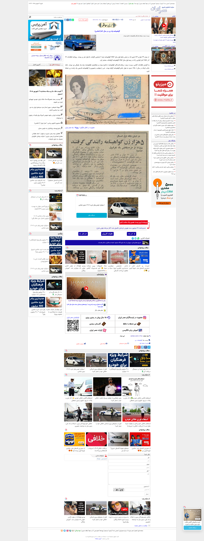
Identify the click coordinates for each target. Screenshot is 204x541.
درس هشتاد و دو (169, 69)
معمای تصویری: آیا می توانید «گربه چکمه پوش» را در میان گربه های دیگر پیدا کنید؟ (164, 149)
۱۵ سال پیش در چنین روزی (96, 317)
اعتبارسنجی (104, 459)
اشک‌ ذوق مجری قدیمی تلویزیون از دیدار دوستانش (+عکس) (164, 131)
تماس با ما (166, 3)
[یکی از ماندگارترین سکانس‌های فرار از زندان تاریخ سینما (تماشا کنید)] (86, 288)
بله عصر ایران (69, 127)
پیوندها (101, 531)
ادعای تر (145, 16)
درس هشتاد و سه (169, 66)
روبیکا (77, 127)
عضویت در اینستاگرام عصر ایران (130, 317)
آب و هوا (148, 3)
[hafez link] (107, 25)
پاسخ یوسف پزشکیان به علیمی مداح (50, 128)
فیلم (84, 3)
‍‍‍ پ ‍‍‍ (120, 19)
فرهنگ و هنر (103, 3)
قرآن (92, 3)
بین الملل (109, 3)
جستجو (157, 3)
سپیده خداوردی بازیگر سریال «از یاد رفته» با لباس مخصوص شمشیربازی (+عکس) (163, 122)
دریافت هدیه (192, 528)
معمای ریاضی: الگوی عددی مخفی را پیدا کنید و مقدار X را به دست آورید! (164, 159)
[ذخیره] (116, 20)
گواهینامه (139, 340)
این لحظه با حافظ (129, 324)
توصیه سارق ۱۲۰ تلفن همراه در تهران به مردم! (165, 41)
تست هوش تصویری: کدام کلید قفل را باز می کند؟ (164, 173)
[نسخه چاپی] (113, 19)
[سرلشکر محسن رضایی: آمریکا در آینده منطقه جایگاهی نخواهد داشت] (163, 25)
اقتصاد (121, 3)
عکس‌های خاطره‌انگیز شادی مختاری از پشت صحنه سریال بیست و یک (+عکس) (165, 136)
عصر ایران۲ (131, 531)
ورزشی (113, 3)
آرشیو (162, 3)
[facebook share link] (68, 20)
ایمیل (148, 464)
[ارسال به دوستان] (114, 19)
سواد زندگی (131, 3)
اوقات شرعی (142, 3)
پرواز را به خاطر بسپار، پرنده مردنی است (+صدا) (41, 57)
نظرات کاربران (107, 233)
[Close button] (201, 507)
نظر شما (147, 454)
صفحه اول (172, 3)
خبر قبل (84, 233)
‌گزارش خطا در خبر (83, 20)
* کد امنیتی (146, 486)
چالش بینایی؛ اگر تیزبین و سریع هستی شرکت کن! (164, 163)
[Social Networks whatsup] (138, 238)
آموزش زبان (73, 3)
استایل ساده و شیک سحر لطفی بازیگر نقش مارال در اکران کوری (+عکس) (163, 117)
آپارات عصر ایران (96, 330)
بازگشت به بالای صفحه (141, 526)
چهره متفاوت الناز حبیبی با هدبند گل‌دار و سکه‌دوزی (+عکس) (164, 126)
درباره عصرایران (123, 531)
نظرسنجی (153, 3)
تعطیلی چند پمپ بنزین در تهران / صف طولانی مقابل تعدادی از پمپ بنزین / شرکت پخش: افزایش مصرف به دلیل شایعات (47, 136)
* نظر (148, 471)
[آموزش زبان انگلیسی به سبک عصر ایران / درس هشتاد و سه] (163, 56)
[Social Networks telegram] (133, 238)
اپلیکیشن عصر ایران (73, 317)
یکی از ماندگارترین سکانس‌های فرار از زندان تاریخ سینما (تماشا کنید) (87, 301)
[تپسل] (77, 195)
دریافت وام (91, 215)
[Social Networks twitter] (135, 238)
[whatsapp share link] (73, 20)
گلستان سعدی (95, 324)
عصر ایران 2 (80, 3)
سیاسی (126, 3)
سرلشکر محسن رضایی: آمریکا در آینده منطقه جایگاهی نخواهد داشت (165, 36)
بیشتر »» (155, 16)
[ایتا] (135, 347)
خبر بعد (130, 233)
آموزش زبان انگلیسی (130, 330)
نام (148, 458)
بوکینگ (98, 459)
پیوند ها (136, 3)
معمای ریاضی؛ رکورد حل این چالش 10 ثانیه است (163, 168)
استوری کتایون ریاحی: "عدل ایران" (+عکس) (47, 123)
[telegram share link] (70, 20)
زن (135, 340)
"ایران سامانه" (98, 539)
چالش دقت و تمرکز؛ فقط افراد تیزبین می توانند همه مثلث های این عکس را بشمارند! (164, 145)
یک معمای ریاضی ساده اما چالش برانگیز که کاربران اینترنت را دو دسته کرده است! (163, 154)
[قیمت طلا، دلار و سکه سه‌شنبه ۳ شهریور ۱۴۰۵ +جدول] (46, 77)
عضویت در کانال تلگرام (87, 127)
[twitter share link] (65, 20)
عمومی (142, 20)
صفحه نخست (147, 20)
